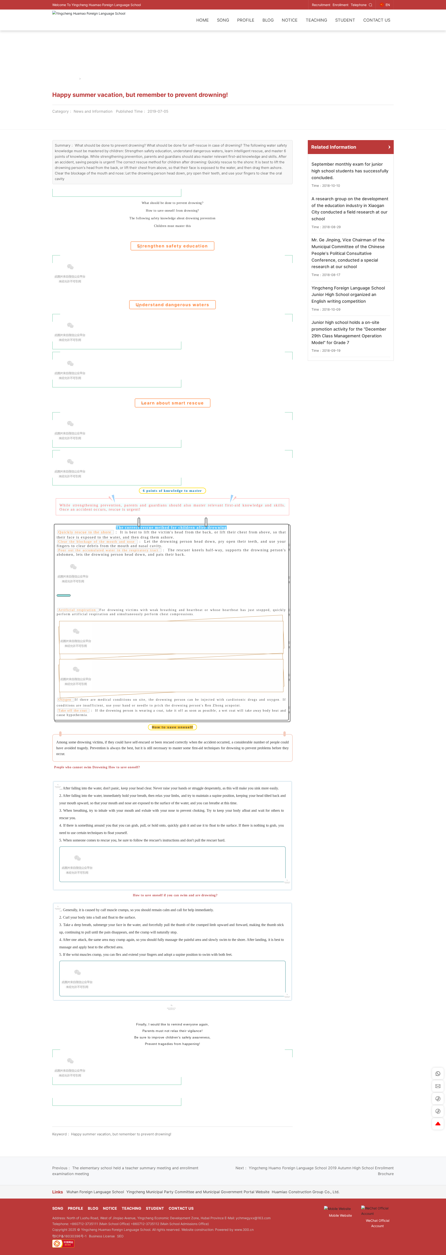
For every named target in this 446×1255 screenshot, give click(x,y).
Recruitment (321, 5)
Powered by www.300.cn (234, 1230)
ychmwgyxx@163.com (253, 1218)
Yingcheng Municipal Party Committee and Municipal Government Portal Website (197, 1191)
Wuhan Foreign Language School (95, 1191)
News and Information (93, 111)
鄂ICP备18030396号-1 (69, 1236)
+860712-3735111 (84, 1224)
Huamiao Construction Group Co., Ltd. (305, 1191)
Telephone (359, 5)
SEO (120, 1236)
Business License (102, 1236)
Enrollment (340, 5)
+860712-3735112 (145, 1224)
